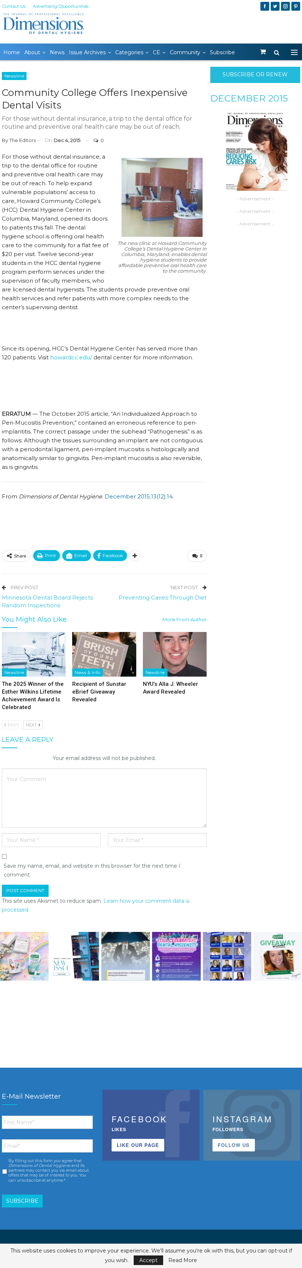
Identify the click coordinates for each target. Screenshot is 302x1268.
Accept (148, 1260)
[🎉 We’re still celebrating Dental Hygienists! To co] (176, 956)
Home (11, 52)
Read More (182, 1260)
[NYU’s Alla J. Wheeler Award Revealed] (175, 654)
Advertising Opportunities (60, 6)
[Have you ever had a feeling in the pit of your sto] (75, 956)
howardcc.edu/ (71, 357)
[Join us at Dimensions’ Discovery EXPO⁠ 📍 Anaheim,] (227, 956)
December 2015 (249, 98)
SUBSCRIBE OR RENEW (255, 74)
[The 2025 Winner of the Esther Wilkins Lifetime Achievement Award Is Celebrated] (34, 654)
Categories (129, 52)
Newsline (14, 76)
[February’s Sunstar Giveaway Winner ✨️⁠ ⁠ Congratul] (277, 956)
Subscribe (222, 52)
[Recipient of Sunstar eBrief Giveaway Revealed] (104, 654)
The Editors (22, 140)
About (32, 52)
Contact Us (13, 6)
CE (156, 52)
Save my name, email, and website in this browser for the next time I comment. (92, 870)
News (57, 52)
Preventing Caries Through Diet (163, 597)
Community (185, 52)
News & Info (87, 672)
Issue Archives (87, 52)
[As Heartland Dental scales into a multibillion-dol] (125, 956)
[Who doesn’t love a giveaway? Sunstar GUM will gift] (24, 956)
